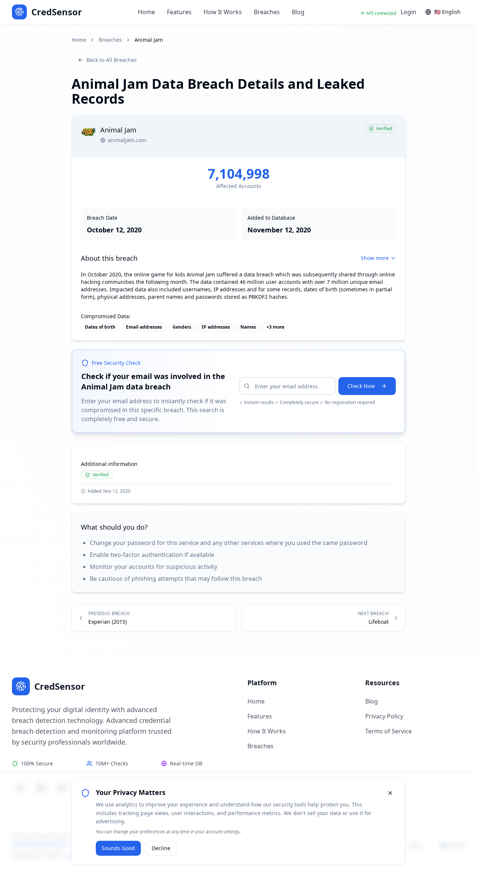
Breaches (267, 12)
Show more (375, 257)
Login (408, 12)
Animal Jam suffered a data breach (230, 274)
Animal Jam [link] (149, 39)
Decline (161, 848)
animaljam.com (127, 140)
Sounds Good (118, 848)
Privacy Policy (384, 716)
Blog (298, 12)
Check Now (361, 385)
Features (179, 12)
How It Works (222, 12)
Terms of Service (388, 731)
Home (146, 12)
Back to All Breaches (111, 59)
